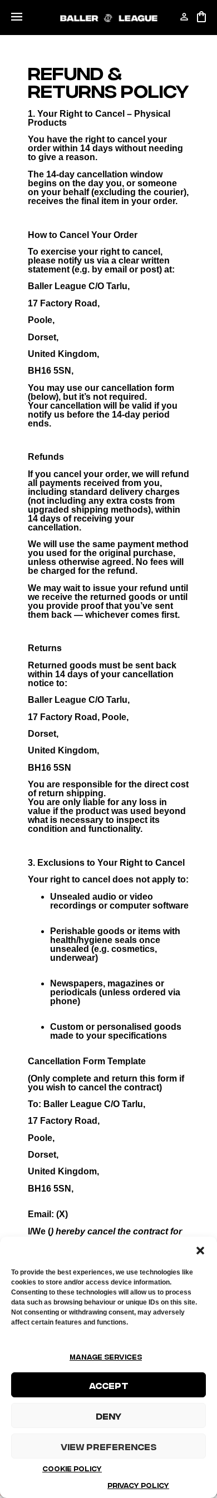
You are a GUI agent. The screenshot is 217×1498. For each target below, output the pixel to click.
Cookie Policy (72, 1468)
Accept (109, 1385)
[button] (200, 1250)
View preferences (109, 1446)
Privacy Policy (138, 1485)
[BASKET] (201, 16)
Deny (108, 1416)
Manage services (106, 1356)
